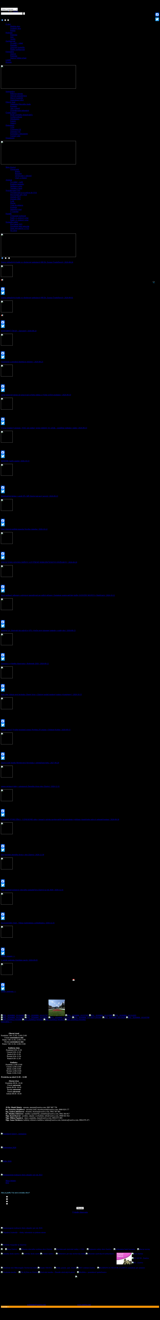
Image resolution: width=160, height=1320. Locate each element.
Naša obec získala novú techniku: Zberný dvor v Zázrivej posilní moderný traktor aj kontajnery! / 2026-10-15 (41, 694)
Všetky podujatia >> (8, 991)
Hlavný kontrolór (16, 98)
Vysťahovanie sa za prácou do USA (23, 193)
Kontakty (13, 106)
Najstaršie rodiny (12, 222)
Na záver (13, 231)
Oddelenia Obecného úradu (20, 104)
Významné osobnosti (18, 216)
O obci (8, 24)
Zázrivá (13, 54)
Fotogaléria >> (6, 1022)
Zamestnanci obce (17, 100)
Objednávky (14, 119)
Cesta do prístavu (16, 205)
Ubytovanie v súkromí (23, 176)
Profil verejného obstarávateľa (21, 115)
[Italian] (10, 4)
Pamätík (9, 214)
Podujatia (9, 33)
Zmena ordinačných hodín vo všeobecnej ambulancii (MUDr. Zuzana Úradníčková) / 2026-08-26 (37, 262)
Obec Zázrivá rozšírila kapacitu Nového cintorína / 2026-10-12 (24, 529)
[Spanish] (2, 6)
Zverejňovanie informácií (19, 110)
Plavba (12, 203)
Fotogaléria (10, 52)
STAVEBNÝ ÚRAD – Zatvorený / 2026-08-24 (18, 331)
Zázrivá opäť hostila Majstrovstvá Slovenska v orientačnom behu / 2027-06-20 (30, 763)
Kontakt (9, 62)
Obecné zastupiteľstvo (18, 96)
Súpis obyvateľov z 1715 (19, 228)
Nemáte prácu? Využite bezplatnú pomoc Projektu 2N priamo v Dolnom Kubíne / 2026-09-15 (35, 730)
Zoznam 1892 (15, 199)
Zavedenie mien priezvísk (19, 226)
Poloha (12, 31)
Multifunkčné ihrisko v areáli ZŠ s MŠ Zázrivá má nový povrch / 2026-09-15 (29, 496)
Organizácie (10, 138)
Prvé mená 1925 (16, 224)
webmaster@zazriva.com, (36, 1305)
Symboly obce (15, 28)
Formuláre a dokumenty (19, 134)
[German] (7, 4)
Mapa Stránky (11, 1181)
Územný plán (15, 136)
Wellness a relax (16, 186)
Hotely (17, 171)
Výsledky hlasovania (80, 1212)
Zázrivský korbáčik (17, 47)
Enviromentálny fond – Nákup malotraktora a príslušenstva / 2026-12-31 (28, 923)
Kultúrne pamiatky (17, 184)
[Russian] (17, 4)
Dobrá (11, 1199)
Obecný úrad (10, 102)
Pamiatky (13, 45)
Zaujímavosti (10, 41)
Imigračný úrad (16, 209)
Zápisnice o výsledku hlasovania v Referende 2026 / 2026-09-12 (25, 664)
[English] (2, 4)
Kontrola (13, 207)
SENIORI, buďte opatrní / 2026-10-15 (15, 461)
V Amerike (14, 212)
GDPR (8, 60)
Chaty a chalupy (21, 178)
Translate (15, 11)
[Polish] (12, 4)
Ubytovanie (14, 169)
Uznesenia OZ (15, 129)
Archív (12, 39)
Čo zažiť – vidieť (16, 43)
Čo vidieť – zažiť (16, 182)
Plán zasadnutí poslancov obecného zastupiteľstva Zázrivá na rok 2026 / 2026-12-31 (32, 890)
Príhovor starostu (16, 94)
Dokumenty (10, 125)
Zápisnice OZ (15, 132)
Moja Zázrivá (11, 167)
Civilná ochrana (16, 117)
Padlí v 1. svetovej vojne (19, 218)
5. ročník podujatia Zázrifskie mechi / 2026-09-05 (19, 960)
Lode (12, 201)
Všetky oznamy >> (8, 956)
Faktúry (13, 121)
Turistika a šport (16, 188)
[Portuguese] (15, 4)
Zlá (10, 1204)
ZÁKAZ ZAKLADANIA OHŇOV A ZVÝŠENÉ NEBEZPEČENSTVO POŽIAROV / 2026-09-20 (39, 562)
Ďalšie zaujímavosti (17, 50)
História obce (15, 26)
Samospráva (10, 92)
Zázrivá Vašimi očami (18, 58)
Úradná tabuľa (11, 113)
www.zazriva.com (84, 1305)
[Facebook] (80, 289)
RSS (7, 1183)
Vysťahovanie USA (13, 190)
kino (12, 37)
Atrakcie (9, 180)
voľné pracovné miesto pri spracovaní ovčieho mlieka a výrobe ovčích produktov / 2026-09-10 (36, 395)
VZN (12, 127)
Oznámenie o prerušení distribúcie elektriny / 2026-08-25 (22, 362)
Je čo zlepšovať (14, 1202)
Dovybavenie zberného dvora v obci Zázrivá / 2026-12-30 (22, 855)
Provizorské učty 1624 (18, 195)
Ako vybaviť (15, 108)
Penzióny (18, 174)
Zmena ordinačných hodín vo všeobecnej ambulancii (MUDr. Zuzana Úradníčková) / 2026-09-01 (37, 298)
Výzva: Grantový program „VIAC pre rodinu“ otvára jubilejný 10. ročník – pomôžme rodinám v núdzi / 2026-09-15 (44, 428)
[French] (5, 4)
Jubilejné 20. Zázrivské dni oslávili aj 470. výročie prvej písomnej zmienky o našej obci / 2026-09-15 (38, 630)
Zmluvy (13, 123)
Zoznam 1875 (15, 197)
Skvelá (11, 1197)
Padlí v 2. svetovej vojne (19, 220)
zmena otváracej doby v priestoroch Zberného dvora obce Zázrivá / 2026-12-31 (30, 786)
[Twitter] (80, 293)
